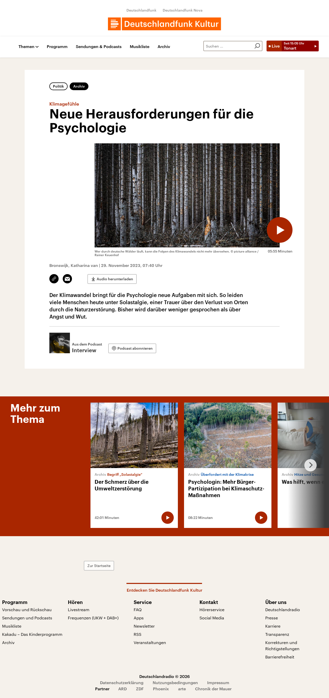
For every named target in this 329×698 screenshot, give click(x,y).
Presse (271, 617)
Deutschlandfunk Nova (183, 10)
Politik (58, 86)
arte (182, 688)
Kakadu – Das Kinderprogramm (32, 634)
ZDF (140, 688)
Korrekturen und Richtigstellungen (282, 645)
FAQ (138, 609)
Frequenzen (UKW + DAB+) (93, 617)
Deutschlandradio (282, 609)
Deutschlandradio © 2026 (164, 676)
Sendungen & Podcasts (99, 46)
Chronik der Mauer (213, 688)
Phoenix (161, 688)
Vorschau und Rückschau (27, 609)
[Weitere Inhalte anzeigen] (308, 465)
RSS (137, 634)
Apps (139, 617)
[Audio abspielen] (280, 230)
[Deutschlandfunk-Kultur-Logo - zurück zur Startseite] (164, 23)
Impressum (218, 682)
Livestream (78, 609)
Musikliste (139, 46)
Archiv (164, 46)
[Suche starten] (257, 46)
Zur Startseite (99, 565)
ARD (122, 688)
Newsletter (144, 625)
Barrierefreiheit (279, 656)
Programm (57, 46)
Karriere (272, 625)
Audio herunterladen (115, 279)
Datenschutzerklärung (121, 682)
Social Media (211, 617)
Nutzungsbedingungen (175, 682)
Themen (26, 46)
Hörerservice (211, 609)
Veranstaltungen (150, 642)
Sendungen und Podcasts (27, 617)
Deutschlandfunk (141, 10)
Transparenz (277, 634)
